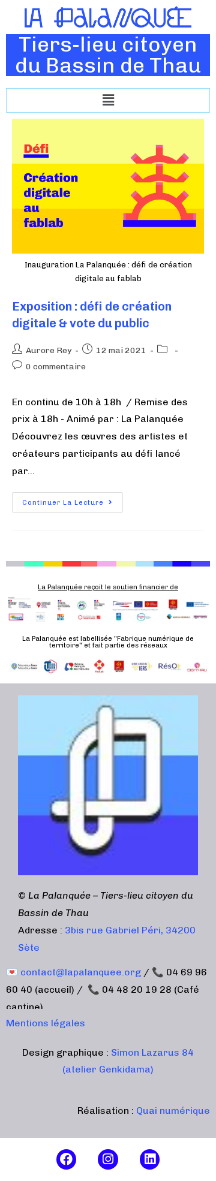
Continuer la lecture (72, 499)
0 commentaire (56, 366)
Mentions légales (45, 1023)
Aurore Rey (48, 350)
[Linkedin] (150, 1159)
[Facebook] (66, 1159)
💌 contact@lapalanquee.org (73, 972)
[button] (108, 100)
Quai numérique (173, 1110)
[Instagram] (108, 1159)
